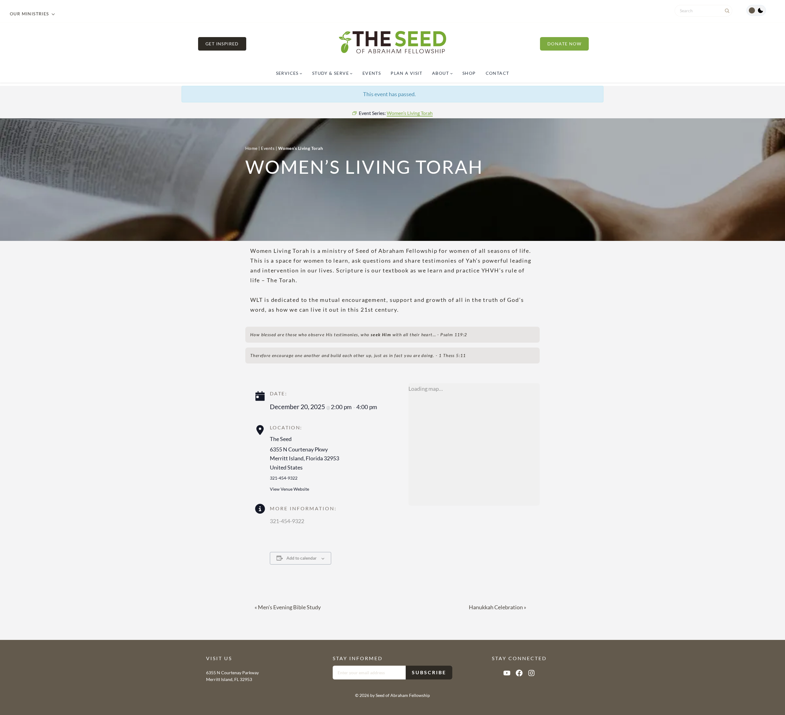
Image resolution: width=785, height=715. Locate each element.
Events (267, 148)
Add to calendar (301, 558)
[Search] (727, 10)
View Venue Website (289, 489)
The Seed (281, 438)
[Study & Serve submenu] (351, 73)
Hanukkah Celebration (497, 607)
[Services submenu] (301, 73)
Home (251, 148)
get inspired (222, 43)
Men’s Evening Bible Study (288, 607)
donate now (564, 43)
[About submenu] (451, 73)
